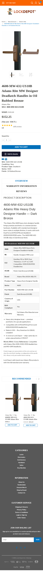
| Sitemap (28, 558)
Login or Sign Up (21, 515)
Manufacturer (12, 21)
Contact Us (21, 493)
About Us (21, 482)
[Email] (3, 159)
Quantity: (5, 136)
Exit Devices (21, 460)
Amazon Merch (21, 487)
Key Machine (21, 468)
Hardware (21, 462)
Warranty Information (21, 186)
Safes (21, 465)
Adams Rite (22, 21)
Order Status (21, 518)
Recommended (21, 378)
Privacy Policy (21, 510)
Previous (4, 50)
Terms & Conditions (21, 512)
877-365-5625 (10, 3)
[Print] (6, 159)
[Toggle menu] (3, 4)
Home (4, 21)
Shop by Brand (21, 490)
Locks (21, 454)
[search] (31, 3)
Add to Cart (12, 425)
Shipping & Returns (21, 507)
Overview (21, 181)
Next (39, 50)
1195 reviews (17, 126)
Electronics (21, 457)
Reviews (21, 191)
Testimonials (21, 485)
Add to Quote (12, 154)
